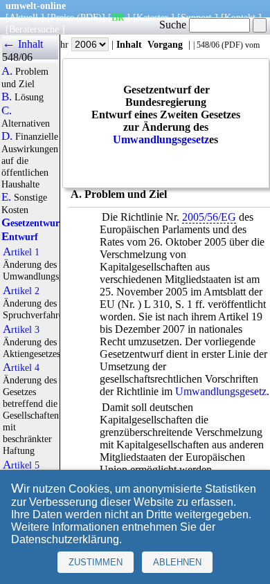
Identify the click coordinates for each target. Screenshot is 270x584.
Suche (174, 24)
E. (6, 197)
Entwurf (19, 236)
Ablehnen (177, 562)
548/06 (208, 45)
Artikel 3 (21, 329)
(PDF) (89, 17)
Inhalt (129, 44)
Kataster (152, 17)
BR (117, 17)
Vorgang (165, 44)
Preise (62, 17)
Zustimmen (96, 562)
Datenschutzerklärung (65, 539)
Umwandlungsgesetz (161, 139)
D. (6, 136)
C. (6, 110)
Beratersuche (34, 29)
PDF (232, 45)
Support (196, 17)
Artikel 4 (21, 367)
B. (6, 96)
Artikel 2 (21, 290)
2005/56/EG (209, 217)
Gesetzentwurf (32, 222)
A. (6, 71)
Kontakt (239, 17)
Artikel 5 (21, 465)
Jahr (62, 44)
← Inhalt (22, 44)
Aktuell (23, 17)
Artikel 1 (21, 251)
